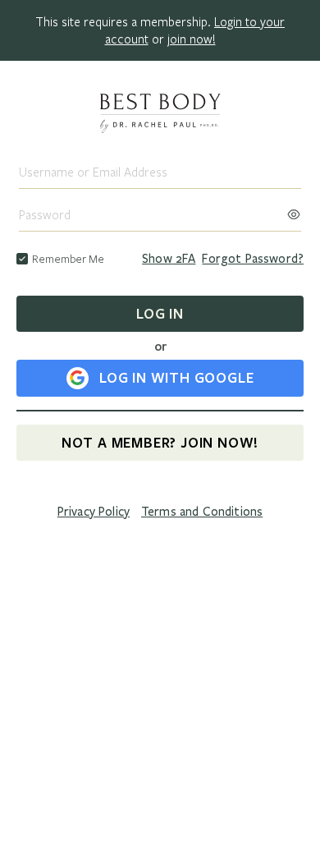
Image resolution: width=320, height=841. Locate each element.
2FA (168, 258)
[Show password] (293, 209)
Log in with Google (176, 377)
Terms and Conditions (202, 511)
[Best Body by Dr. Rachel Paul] (160, 115)
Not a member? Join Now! (160, 442)
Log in (160, 313)
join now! (191, 38)
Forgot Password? (253, 258)
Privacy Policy (93, 511)
